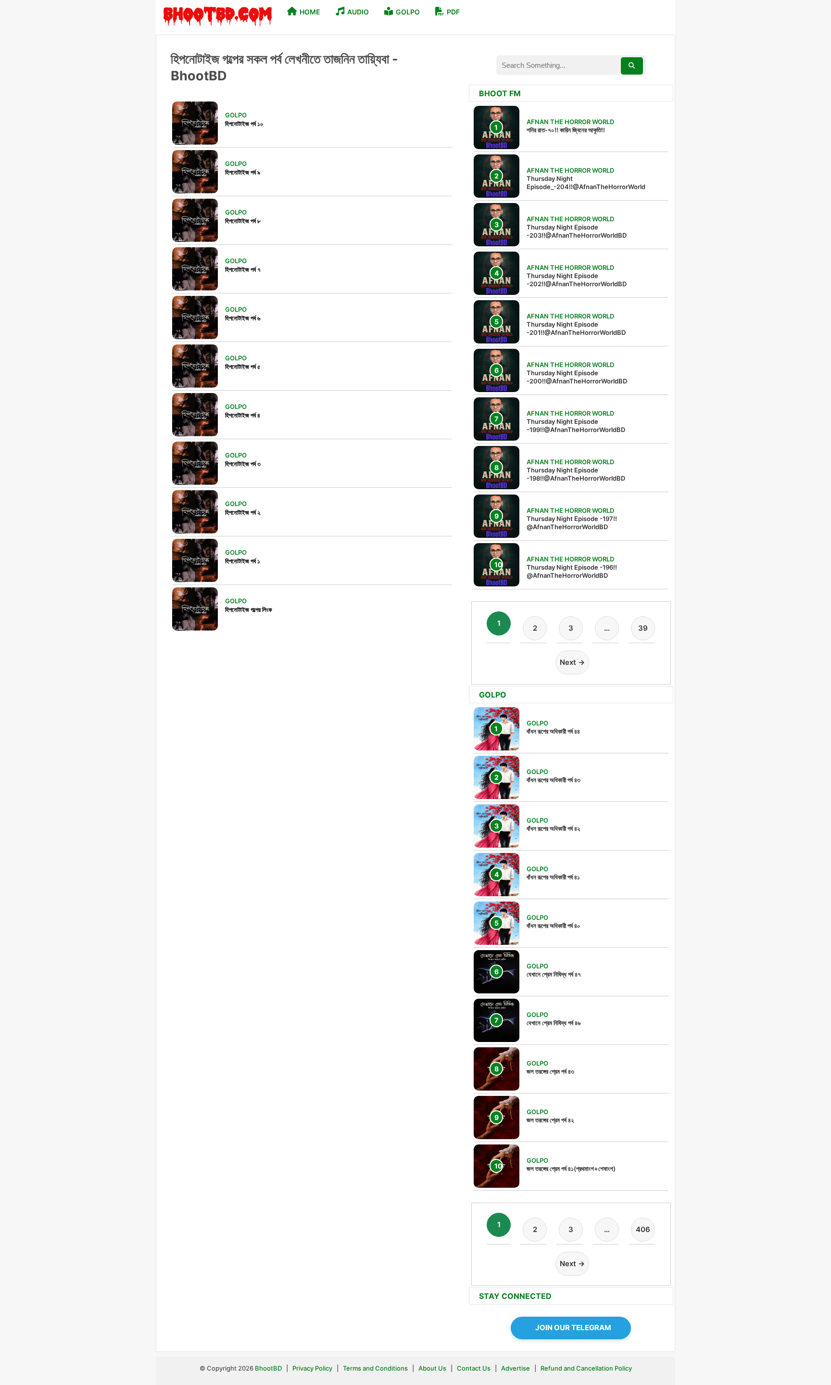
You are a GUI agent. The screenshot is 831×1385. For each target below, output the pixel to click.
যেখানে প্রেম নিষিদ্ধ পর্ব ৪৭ (554, 974)
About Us (432, 1368)
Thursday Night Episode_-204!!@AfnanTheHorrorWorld (586, 183)
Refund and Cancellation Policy (586, 1368)
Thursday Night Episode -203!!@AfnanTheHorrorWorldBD (577, 231)
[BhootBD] (217, 17)
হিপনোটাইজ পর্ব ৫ (243, 366)
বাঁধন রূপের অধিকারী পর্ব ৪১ (553, 877)
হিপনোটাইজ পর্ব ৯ (242, 172)
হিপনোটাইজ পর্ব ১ (242, 561)
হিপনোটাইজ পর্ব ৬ (242, 318)
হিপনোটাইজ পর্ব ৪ (242, 415)
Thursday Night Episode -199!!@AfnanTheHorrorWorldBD (576, 425)
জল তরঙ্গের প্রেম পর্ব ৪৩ (550, 1071)
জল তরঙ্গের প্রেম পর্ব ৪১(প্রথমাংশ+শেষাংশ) (571, 1168)
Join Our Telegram (573, 1327)
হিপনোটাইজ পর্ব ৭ (243, 269)
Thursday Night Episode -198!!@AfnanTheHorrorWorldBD (576, 474)
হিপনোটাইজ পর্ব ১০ (244, 123)
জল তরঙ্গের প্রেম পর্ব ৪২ (550, 1120)
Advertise (515, 1368)
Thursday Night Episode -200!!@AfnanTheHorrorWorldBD (577, 377)
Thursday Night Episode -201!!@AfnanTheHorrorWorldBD (576, 328)
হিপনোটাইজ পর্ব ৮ (243, 221)
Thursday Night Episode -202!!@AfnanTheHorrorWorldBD (577, 280)
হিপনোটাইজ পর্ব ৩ (243, 464)
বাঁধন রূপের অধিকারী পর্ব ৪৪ (553, 731)
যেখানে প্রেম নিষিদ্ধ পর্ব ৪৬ (553, 1023)
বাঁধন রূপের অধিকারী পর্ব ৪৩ (553, 780)
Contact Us (474, 1368)
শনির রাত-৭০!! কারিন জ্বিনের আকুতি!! (566, 130)
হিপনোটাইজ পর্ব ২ (242, 512)
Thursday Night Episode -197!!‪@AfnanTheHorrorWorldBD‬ (572, 523)
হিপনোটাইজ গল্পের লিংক (248, 609)
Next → (572, 662)
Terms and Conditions (376, 1368)
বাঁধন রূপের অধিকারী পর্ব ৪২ (553, 828)
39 (643, 628)
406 (643, 1229)
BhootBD (268, 1368)
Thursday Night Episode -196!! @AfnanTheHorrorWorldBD (572, 571)
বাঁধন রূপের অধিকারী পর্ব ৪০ (553, 925)
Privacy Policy (312, 1368)
